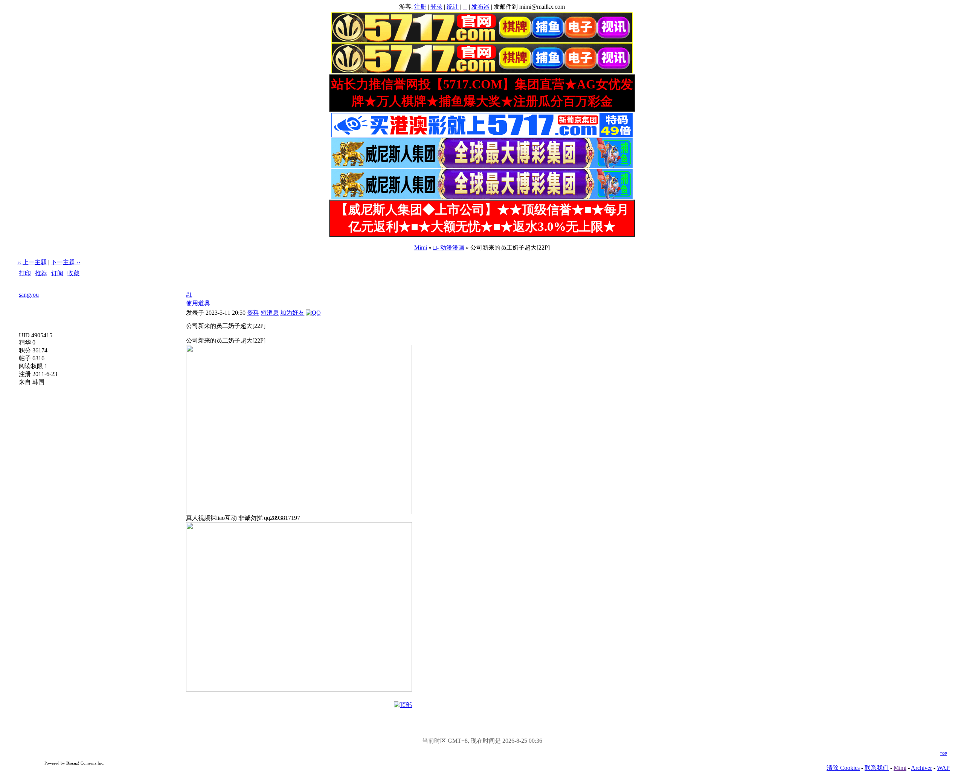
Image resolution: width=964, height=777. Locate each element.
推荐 (41, 273)
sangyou (29, 294)
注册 (420, 6)
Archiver (921, 768)
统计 (453, 6)
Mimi (420, 247)
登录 (436, 6)
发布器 (480, 6)
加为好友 (292, 312)
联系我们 (877, 768)
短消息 (270, 312)
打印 (25, 273)
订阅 (57, 273)
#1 (189, 294)
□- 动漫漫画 (448, 247)
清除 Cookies (843, 768)
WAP (943, 768)
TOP (943, 754)
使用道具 (198, 303)
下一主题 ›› (65, 262)
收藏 (73, 273)
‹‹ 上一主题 (32, 262)
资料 (253, 312)
